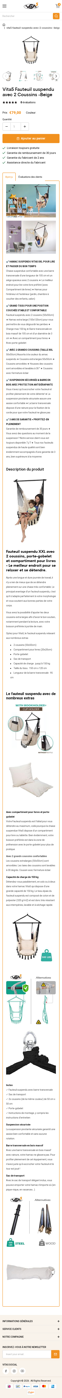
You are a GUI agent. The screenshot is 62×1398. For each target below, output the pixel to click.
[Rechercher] (56, 16)
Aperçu (9, 177)
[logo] (31, 8)
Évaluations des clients (30, 177)
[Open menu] (4, 6)
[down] (6, 126)
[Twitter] (22, 1371)
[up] (25, 126)
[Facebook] (5, 1371)
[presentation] (5, 76)
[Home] (3, 25)
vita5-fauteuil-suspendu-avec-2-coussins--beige (33, 28)
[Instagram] (14, 1371)
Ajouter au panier (33, 138)
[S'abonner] (55, 1354)
